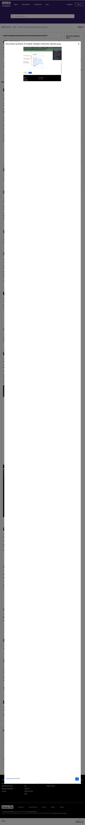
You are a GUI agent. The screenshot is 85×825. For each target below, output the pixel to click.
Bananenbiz (9, 778)
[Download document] (77, 778)
